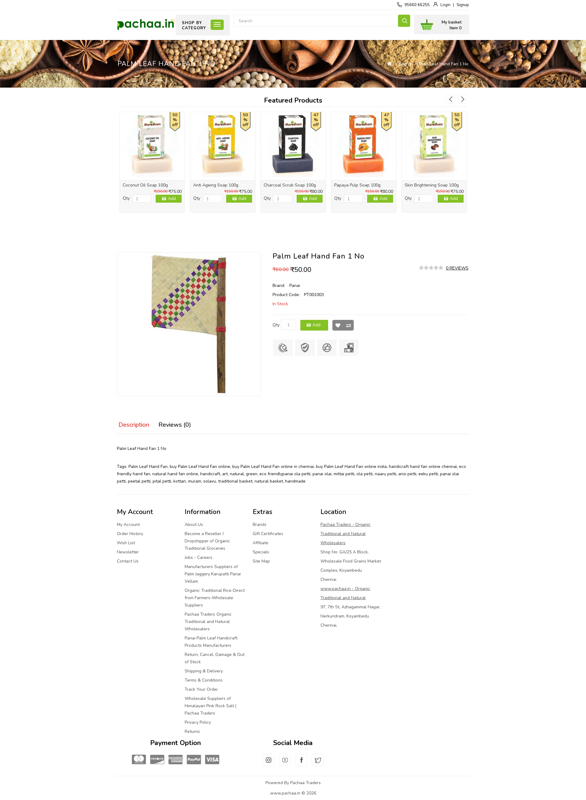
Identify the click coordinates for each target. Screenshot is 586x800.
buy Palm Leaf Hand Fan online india (351, 466)
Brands (259, 524)
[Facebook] (301, 763)
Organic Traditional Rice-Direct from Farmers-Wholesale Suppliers (215, 598)
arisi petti (407, 474)
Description (133, 425)
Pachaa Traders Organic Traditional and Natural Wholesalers (208, 621)
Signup (463, 5)
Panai (294, 285)
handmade (295, 481)
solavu (209, 481)
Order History (130, 534)
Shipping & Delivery (204, 671)
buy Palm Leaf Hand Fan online (200, 466)
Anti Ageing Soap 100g (215, 185)
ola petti (364, 474)
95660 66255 (417, 5)
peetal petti (139, 481)
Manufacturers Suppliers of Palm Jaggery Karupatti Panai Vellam (213, 574)
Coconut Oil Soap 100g (145, 185)
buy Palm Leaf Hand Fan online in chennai (273, 466)
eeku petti (428, 474)
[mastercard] (139, 760)
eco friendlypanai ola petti (284, 474)
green (251, 474)
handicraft (210, 474)
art (225, 474)
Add (172, 198)
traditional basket (235, 481)
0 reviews (457, 268)
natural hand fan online (175, 474)
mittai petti (344, 474)
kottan (179, 481)
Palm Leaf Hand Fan (148, 466)
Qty (126, 198)
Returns (192, 731)
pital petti (162, 481)
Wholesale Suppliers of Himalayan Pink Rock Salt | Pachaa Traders (210, 706)
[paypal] (194, 760)
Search (404, 21)
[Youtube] (285, 763)
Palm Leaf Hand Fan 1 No (443, 64)
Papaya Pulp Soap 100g (357, 185)
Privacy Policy (198, 722)
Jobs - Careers (198, 557)
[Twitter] (318, 763)
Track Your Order (201, 689)
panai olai (322, 474)
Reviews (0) (174, 425)
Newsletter (128, 552)
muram (194, 481)
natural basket (269, 481)
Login (445, 5)
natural (237, 474)
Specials (261, 552)
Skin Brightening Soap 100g (432, 185)
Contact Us (128, 561)
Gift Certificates (268, 534)
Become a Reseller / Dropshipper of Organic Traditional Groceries (207, 541)
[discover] (157, 760)
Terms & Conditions (203, 680)
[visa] (212, 760)
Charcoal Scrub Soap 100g (290, 185)
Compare (348, 325)
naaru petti (385, 474)
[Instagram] (268, 763)
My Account (128, 524)
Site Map (261, 561)
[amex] (175, 760)
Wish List (337, 325)
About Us (194, 524)
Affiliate (260, 543)
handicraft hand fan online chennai (423, 466)
